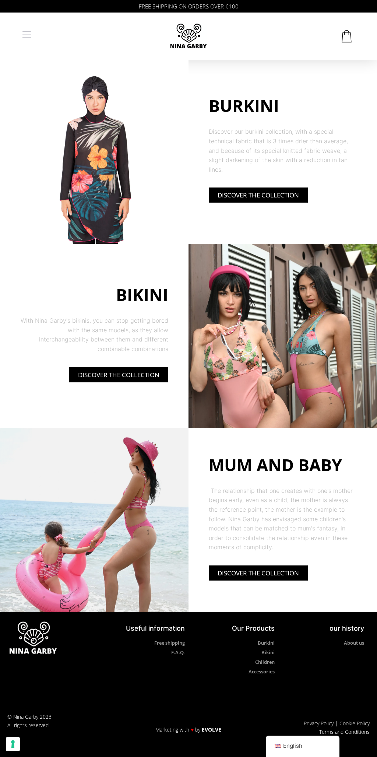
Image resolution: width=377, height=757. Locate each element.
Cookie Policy (354, 723)
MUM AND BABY (275, 464)
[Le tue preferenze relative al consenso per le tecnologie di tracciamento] (13, 744)
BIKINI (142, 294)
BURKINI (244, 105)
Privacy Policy (319, 723)
